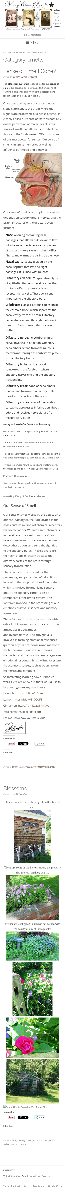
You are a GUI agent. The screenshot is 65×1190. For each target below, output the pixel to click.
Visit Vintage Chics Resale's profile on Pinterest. (27, 1176)
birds (14, 1140)
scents (45, 1140)
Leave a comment (18, 1144)
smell (52, 766)
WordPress (57, 1186)
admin (34, 76)
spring (6, 1144)
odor (33, 766)
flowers (29, 1140)
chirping (21, 1140)
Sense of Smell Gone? (29, 71)
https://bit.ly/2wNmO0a (34, 705)
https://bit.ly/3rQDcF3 (28, 699)
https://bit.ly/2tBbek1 (31, 693)
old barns (37, 1140)
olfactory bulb (42, 766)
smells (15, 766)
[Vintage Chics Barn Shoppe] (32, 15)
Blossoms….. (17, 788)
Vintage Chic (21, 794)
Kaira (24, 1186)
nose (28, 766)
